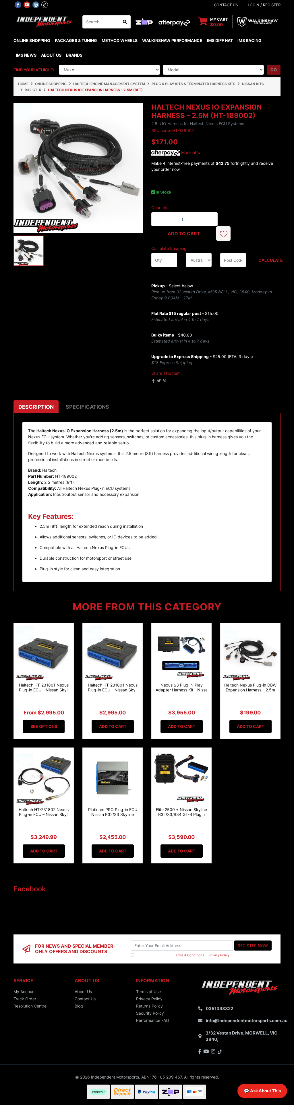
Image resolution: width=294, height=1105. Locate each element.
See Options (43, 726)
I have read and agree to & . (183, 955)
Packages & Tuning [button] (76, 40)
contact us (226, 5)
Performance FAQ (152, 1020)
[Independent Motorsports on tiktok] (44, 4)
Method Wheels (120, 40)
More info (189, 152)
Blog (79, 1005)
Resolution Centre (30, 1005)
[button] (223, 233)
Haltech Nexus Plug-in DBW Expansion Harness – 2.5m (250, 687)
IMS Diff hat (220, 40)
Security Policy (150, 1013)
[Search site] (125, 21)
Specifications (87, 407)
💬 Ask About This (262, 1090)
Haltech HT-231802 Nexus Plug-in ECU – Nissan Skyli (44, 812)
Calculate (269, 260)
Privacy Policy (218, 955)
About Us (51, 55)
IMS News (26, 55)
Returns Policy (149, 1005)
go (273, 69)
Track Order (24, 998)
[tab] (36, 406)
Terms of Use (148, 991)
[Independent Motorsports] (43, 21)
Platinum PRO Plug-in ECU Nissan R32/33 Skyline (112, 812)
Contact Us (85, 998)
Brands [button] (74, 55)
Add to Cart (184, 233)
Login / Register (264, 5)
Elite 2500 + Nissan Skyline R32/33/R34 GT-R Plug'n (181, 812)
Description (36, 407)
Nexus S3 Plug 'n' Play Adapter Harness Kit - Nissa (182, 687)
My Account (24, 991)
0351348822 (219, 1008)
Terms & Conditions (189, 955)
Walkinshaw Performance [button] (172, 40)
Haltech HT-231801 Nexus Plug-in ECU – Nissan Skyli (44, 687)
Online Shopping (31, 40)
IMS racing (249, 40)
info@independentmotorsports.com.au (246, 1020)
